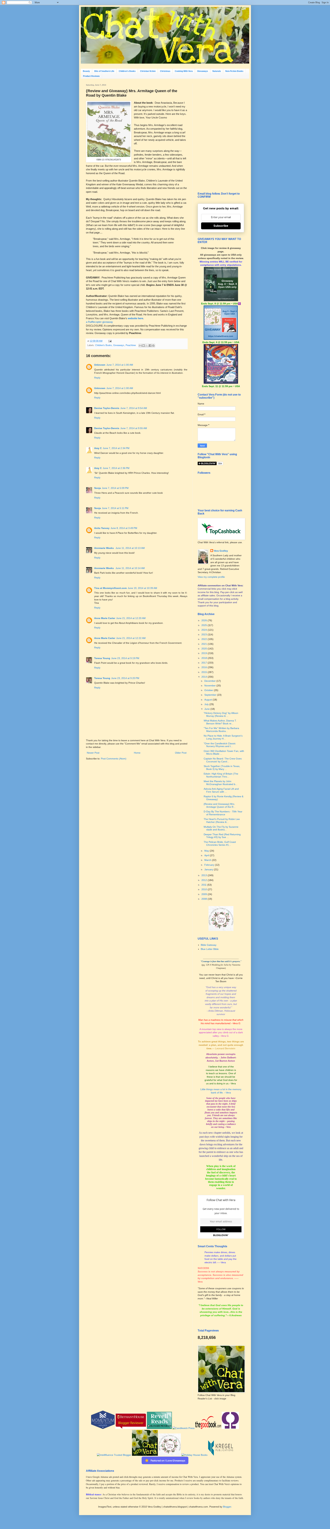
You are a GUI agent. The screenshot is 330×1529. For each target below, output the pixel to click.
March (208, 860)
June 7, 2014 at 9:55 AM (133, 428)
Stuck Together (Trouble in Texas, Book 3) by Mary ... (222, 767)
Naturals (216, 71)
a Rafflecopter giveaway (99, 321)
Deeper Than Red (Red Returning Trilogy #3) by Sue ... (222, 836)
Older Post (180, 752)
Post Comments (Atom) (113, 758)
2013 (204, 875)
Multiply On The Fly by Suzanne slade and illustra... (221, 828)
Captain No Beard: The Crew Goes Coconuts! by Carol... (223, 760)
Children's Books (127, 71)
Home (137, 752)
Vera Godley (221, 550)
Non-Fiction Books (234, 71)
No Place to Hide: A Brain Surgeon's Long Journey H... (223, 737)
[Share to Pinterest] (153, 345)
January (209, 869)
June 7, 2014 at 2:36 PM (116, 468)
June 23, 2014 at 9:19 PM (125, 658)
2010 (204, 889)
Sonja (97, 488)
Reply (97, 377)
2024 (204, 629)
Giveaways (202, 71)
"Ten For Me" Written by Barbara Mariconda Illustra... (221, 729)
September (210, 694)
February (209, 864)
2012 (204, 880)
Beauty (86, 71)
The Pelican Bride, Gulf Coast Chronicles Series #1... (220, 843)
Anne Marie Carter (104, 618)
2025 (204, 625)
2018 (204, 658)
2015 (204, 672)
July (206, 704)
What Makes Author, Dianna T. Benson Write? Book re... (220, 722)
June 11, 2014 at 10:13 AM (130, 548)
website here (135, 318)
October (209, 690)
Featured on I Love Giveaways (168, 1460)
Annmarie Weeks (104, 548)
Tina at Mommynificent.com (110, 588)
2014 (204, 676)
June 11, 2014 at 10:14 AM (130, 568)
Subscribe (220, 225)
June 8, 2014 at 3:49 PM (124, 528)
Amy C (98, 448)
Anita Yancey (101, 528)
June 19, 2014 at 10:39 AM (142, 588)
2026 (204, 620)
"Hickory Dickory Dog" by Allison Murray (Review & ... (221, 714)
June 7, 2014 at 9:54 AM (133, 408)
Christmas (165, 71)
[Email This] (140, 345)
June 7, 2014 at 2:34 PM (116, 448)
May (207, 850)
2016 (204, 667)
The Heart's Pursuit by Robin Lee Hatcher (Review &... (222, 820)
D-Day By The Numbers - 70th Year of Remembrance (223, 813)
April (207, 855)
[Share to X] (146, 345)
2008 (204, 898)
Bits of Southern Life (104, 71)
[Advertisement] (221, 135)
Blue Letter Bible (210, 949)
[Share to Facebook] (150, 345)
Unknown (99, 364)
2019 (204, 653)
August (208, 699)
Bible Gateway (208, 945)
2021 (204, 644)
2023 (204, 634)
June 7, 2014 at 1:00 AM (119, 364)
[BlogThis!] (143, 345)
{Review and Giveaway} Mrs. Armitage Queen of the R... (219, 805)
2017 (204, 662)
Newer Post (93, 752)
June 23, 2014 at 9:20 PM (125, 678)
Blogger (227, 1506)
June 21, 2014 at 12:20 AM (131, 618)
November (210, 685)
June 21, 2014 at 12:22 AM (131, 638)
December (210, 680)
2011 (204, 884)
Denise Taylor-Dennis (106, 408)
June (207, 709)
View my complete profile (211, 577)
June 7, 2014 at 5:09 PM (115, 488)
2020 (204, 648)
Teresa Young (102, 658)
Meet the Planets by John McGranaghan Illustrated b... (220, 783)
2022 (204, 639)
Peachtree (131, 345)
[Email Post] (109, 341)
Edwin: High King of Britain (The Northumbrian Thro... (221, 775)
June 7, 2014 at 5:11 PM (115, 508)
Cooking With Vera (184, 71)
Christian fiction (148, 71)
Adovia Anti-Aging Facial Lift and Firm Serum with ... (221, 790)
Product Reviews (91, 76)
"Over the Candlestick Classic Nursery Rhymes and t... (220, 745)
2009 (204, 894)
